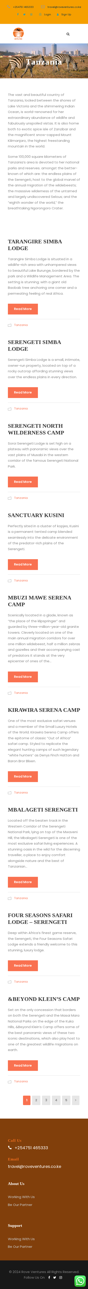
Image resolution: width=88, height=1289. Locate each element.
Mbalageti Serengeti (43, 810)
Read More (23, 309)
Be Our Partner (20, 1204)
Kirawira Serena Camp (44, 710)
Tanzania (21, 325)
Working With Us (21, 1196)
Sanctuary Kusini (36, 515)
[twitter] (24, 14)
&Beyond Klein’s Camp (44, 999)
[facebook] (18, 14)
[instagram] (31, 14)
